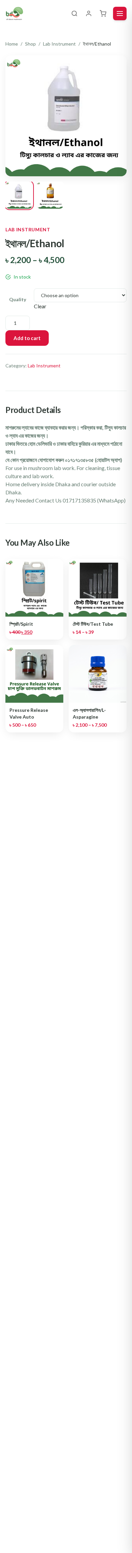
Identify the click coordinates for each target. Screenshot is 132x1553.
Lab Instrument (59, 44)
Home (11, 44)
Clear (40, 306)
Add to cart (27, 338)
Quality (17, 299)
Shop (30, 44)
